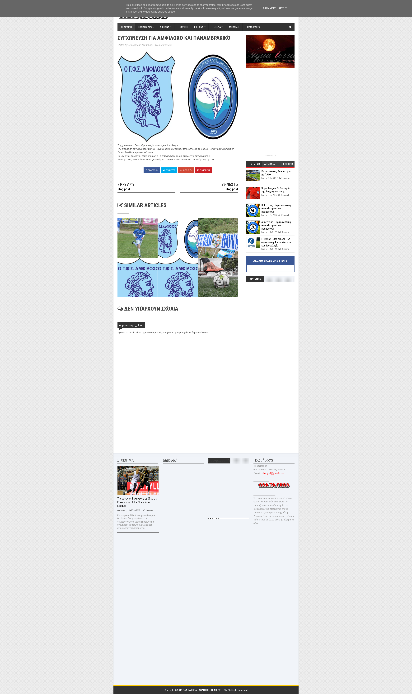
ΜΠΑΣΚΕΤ (234, 26)
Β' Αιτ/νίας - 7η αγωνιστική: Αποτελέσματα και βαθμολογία (276, 208)
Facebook (152, 170)
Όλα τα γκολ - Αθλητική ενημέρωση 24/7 (206, 690)
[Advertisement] (141, 426)
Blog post (123, 189)
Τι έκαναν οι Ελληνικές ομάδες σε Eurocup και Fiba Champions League (137, 502)
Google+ (187, 170)
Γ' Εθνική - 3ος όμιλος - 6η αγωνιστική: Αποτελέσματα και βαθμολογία (276, 242)
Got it (283, 8)
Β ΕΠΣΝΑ (199, 26)
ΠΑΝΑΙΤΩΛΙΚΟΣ (146, 26)
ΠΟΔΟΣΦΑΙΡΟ (253, 26)
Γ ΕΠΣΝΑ (216, 26)
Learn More (269, 8)
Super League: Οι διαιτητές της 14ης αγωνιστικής (275, 190)
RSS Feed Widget (270, 155)
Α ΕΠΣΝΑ (165, 26)
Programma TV (213, 518)
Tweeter (170, 170)
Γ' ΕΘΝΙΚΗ (183, 26)
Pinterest (204, 170)
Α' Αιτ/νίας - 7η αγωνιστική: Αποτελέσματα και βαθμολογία (276, 225)
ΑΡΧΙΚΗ (127, 26)
